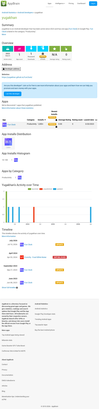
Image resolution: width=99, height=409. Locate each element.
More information (9, 236)
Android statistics (41, 309)
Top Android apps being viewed (13, 335)
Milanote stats (7, 340)
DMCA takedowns (8, 380)
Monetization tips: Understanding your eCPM (15, 398)
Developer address (12, 69)
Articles (4, 386)
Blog (3, 391)
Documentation (7, 375)
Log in (93, 3)
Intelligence (60, 3)
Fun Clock (73, 29)
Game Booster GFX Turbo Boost (13, 346)
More (4, 34)
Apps (49, 3)
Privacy (4, 370)
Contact (4, 364)
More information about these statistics (17, 108)
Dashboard (81, 3)
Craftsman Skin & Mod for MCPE (13, 351)
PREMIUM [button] (52, 117)
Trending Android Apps (43, 319)
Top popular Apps (41, 325)
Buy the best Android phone (45, 330)
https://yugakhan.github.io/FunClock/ (17, 77)
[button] (56, 127)
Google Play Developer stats (45, 314)
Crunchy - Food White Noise (35, 257)
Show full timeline (9, 287)
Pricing (71, 3)
